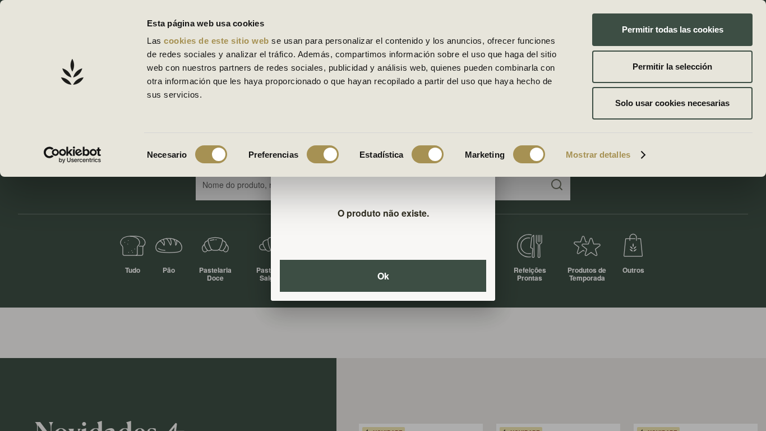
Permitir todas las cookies (672, 29)
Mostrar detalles (598, 154)
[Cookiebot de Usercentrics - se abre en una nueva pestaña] (73, 154)
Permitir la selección (672, 66)
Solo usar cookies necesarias (672, 103)
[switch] (323, 154)
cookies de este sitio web (217, 40)
